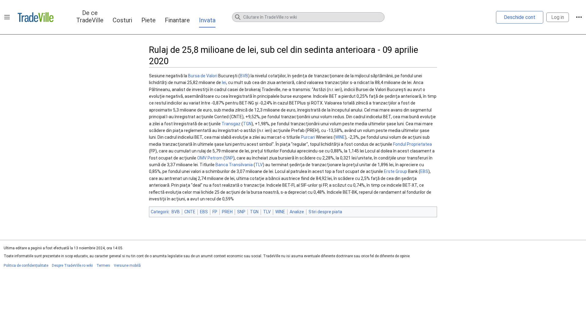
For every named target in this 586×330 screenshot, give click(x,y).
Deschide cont (519, 17)
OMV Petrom (209, 158)
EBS (424, 171)
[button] (7, 17)
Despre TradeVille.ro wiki (72, 265)
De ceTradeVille (89, 16)
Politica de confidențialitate (26, 265)
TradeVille (35, 17)
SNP (229, 158)
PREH (227, 211)
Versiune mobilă (127, 265)
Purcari (308, 137)
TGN (247, 123)
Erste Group (395, 171)
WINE (340, 137)
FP (214, 211)
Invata (207, 20)
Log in (557, 17)
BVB (244, 75)
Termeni (103, 265)
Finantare (177, 20)
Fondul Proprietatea (412, 144)
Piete (148, 20)
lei (224, 82)
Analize (297, 211)
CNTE (189, 211)
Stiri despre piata (325, 211)
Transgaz (231, 123)
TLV (259, 164)
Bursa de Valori (202, 75)
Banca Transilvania (234, 164)
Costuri (122, 20)
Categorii (159, 211)
